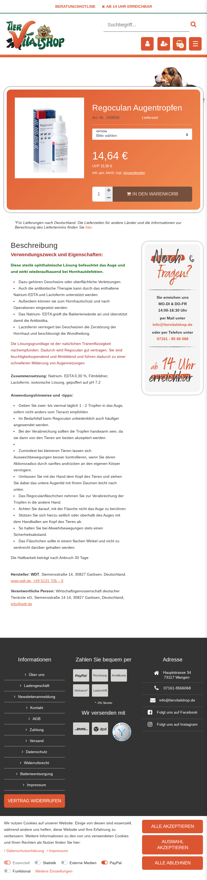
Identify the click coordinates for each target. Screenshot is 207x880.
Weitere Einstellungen (54, 871)
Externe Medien (83, 863)
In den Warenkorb (154, 194)
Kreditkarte (119, 675)
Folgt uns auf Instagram (177, 724)
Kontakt (36, 708)
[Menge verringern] (109, 198)
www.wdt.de (21, 581)
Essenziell (21, 863)
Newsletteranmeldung (36, 696)
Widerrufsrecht (36, 763)
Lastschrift (100, 690)
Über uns (36, 674)
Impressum (36, 785)
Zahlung (37, 730)
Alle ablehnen (173, 862)
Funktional (21, 871)
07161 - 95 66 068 (172, 339)
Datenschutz (36, 752)
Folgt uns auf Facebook (176, 712)
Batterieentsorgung (36, 774)
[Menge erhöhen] (109, 190)
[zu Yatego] (121, 731)
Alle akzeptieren (172, 826)
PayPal (116, 863)
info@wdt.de (21, 604)
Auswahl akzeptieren (172, 844)
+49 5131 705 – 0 (47, 581)
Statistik (49, 863)
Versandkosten (134, 173)
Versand (37, 741)
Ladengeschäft (36, 685)
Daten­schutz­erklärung (25, 851)
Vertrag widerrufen (34, 800)
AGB (36, 719)
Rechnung (100, 675)
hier (88, 227)
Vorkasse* (81, 690)
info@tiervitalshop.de (172, 324)
